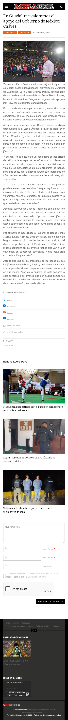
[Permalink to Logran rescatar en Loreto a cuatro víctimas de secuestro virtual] (34, 436)
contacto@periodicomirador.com (40, 709)
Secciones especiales (34, 630)
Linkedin (10, 319)
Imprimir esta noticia (15, 332)
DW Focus (34, 6)
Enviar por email (13, 325)
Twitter (9, 300)
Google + (11, 313)
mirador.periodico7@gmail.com (34, 712)
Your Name (48, 548)
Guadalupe (10, 32)
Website (47, 566)
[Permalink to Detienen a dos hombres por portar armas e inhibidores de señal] (34, 487)
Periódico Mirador (11, 706)
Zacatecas (24, 32)
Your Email (48, 557)
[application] (17, 689)
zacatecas (8, 345)
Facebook (11, 306)
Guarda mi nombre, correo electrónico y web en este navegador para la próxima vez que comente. (30, 575)
